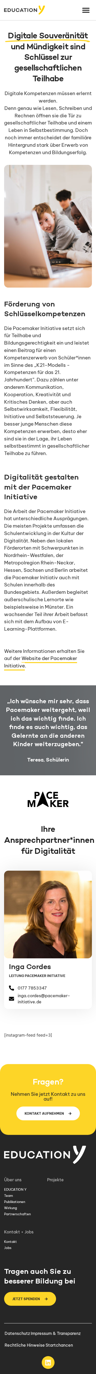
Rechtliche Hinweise (25, 1345)
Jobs (8, 1248)
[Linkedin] (48, 1362)
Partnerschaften (17, 1214)
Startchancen (59, 1345)
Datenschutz (17, 1333)
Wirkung (10, 1208)
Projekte (55, 1179)
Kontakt (10, 1242)
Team (8, 1196)
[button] (86, 10)
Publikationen (14, 1202)
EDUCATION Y (15, 1189)
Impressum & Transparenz (56, 1333)
